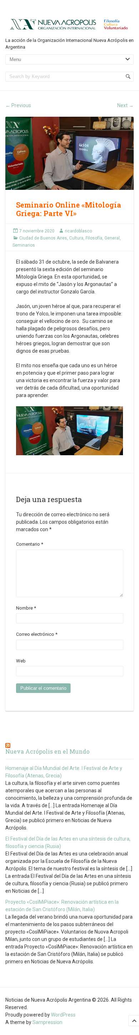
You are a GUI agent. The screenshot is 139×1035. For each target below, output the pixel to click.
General (112, 238)
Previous (18, 105)
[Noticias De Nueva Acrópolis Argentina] (69, 24)
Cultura (76, 238)
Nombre (26, 608)
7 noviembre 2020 (37, 231)
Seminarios (23, 245)
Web (21, 661)
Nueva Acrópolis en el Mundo (47, 751)
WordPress (63, 1015)
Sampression (47, 1022)
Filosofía (94, 238)
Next (125, 105)
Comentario (29, 544)
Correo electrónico (36, 634)
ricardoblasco (78, 231)
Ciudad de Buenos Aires (43, 238)
